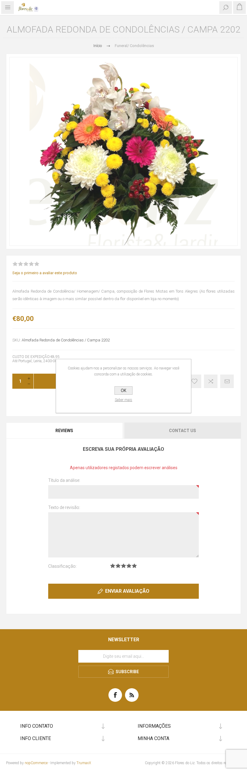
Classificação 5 (134, 565)
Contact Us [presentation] (182, 430)
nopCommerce (36, 763)
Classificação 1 (112, 565)
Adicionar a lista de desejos (194, 381)
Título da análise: (64, 480)
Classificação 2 (118, 565)
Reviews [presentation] (64, 430)
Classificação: (62, 566)
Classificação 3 (123, 565)
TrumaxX (84, 763)
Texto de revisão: (64, 507)
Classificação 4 (129, 565)
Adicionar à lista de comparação (210, 381)
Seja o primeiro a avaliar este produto (44, 273)
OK (123, 390)
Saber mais (123, 400)
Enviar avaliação (127, 591)
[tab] (65, 430)
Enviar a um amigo (227, 381)
